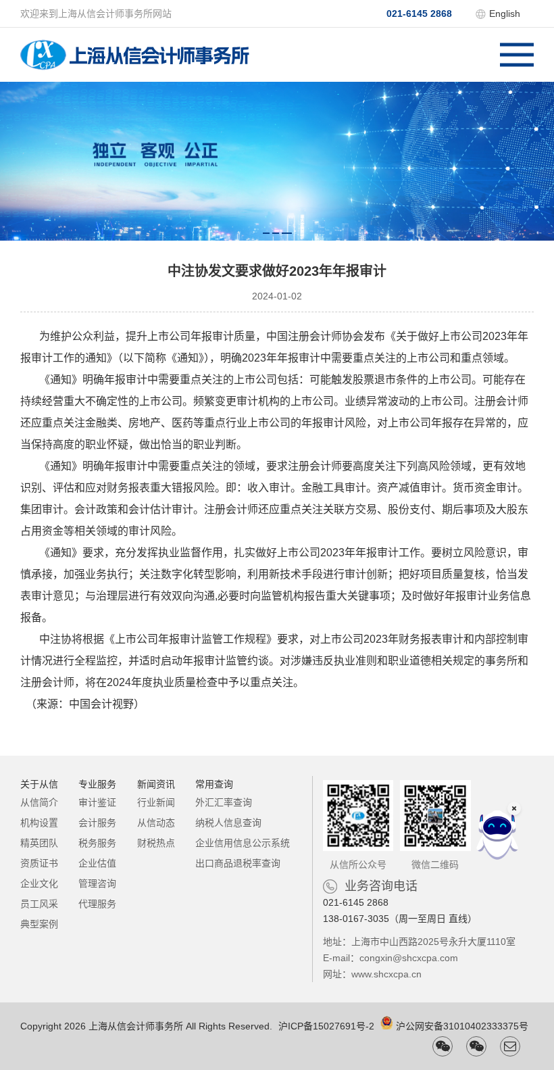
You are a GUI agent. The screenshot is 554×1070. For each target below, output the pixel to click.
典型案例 (39, 924)
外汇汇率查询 (223, 802)
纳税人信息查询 (228, 822)
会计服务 (97, 822)
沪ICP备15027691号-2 (326, 1026)
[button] (266, 233)
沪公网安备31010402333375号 (462, 1026)
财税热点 (156, 842)
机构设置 (39, 822)
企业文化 (39, 883)
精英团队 (39, 842)
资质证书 (39, 863)
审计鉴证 (97, 802)
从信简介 (39, 802)
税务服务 (97, 842)
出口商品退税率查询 (237, 863)
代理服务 (97, 903)
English (504, 13)
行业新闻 (156, 802)
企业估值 (97, 863)
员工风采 (39, 903)
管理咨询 (97, 883)
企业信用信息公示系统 (242, 842)
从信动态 (156, 822)
